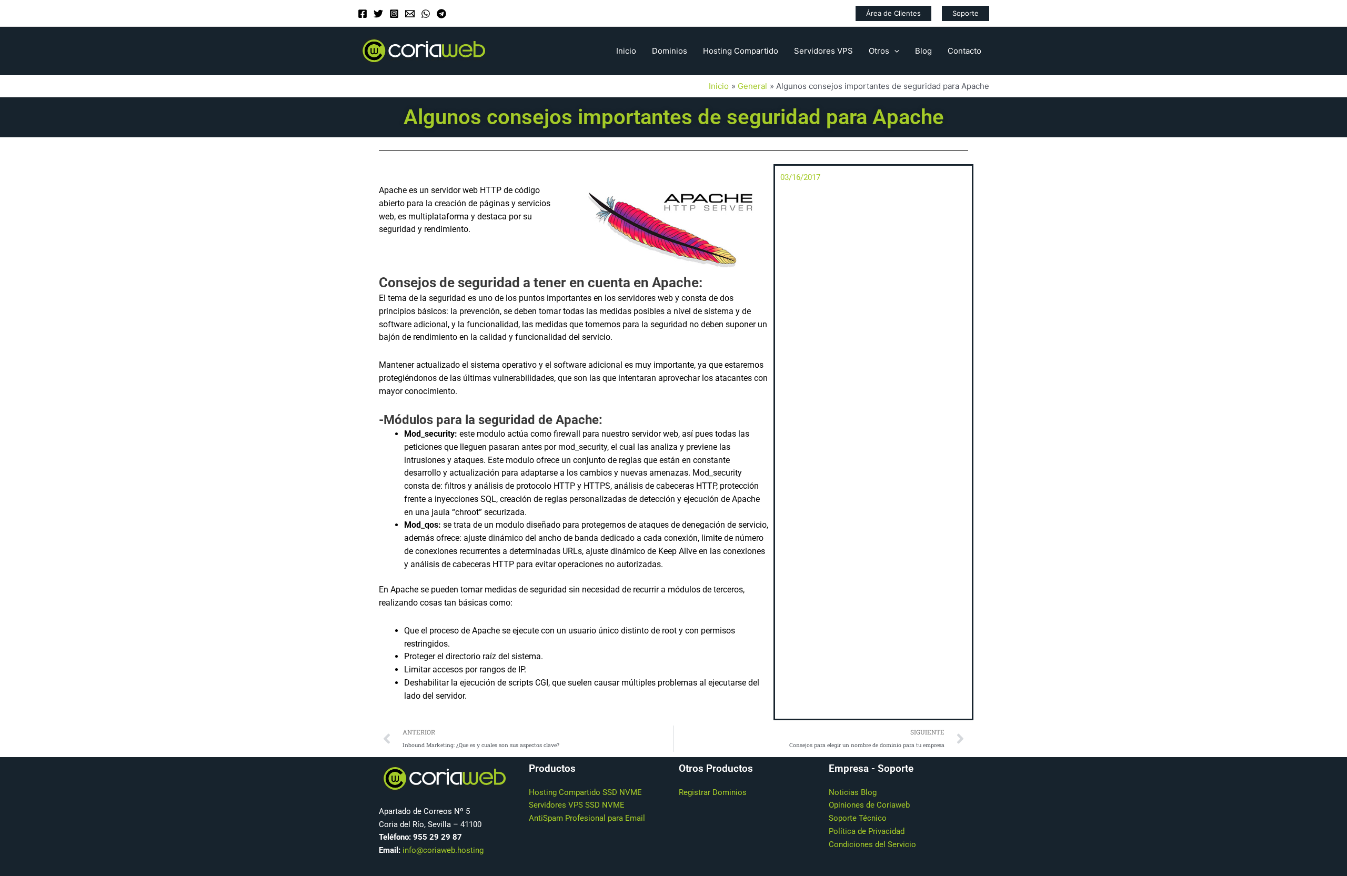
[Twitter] (378, 13)
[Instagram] (394, 13)
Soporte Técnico (858, 818)
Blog (923, 51)
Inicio (626, 51)
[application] (894, 51)
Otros (879, 51)
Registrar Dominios (713, 792)
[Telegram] (441, 13)
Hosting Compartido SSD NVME (585, 792)
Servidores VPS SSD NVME (577, 805)
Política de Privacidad (866, 831)
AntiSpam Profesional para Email (587, 818)
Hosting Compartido (740, 51)
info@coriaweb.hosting (443, 850)
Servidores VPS (823, 51)
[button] (893, 13)
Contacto (964, 51)
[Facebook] (362, 13)
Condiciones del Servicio (872, 844)
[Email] (410, 13)
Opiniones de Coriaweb (869, 805)
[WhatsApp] (425, 13)
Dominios (669, 51)
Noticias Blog (853, 792)
